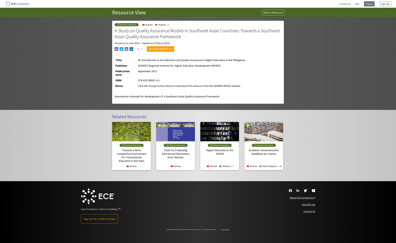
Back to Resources (273, 12)
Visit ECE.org (308, 204)
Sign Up (385, 3)
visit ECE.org (345, 3)
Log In (369, 3)
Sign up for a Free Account (99, 218)
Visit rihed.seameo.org (160, 49)
